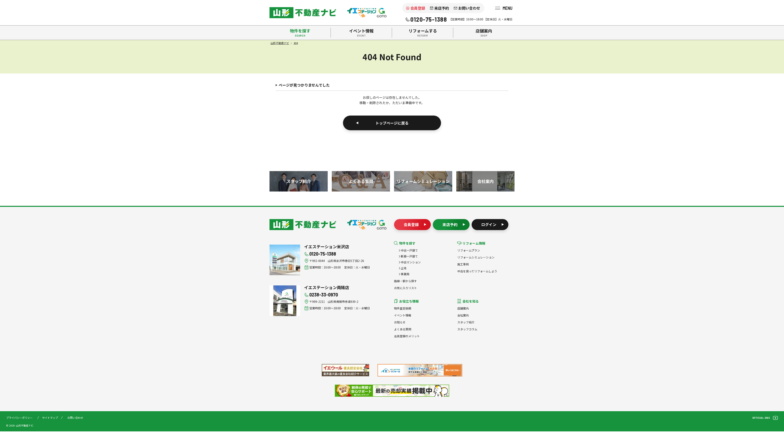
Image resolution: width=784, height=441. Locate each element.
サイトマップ (50, 418)
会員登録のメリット (407, 336)
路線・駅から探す (405, 281)
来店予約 (441, 8)
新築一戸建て (409, 256)
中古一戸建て (409, 250)
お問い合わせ (469, 8)
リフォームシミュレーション (475, 257)
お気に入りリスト (405, 288)
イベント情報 (402, 315)
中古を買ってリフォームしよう (477, 271)
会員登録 (417, 8)
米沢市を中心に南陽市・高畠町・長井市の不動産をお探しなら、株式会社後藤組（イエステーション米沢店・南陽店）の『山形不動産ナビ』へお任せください (303, 12)
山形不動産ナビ (303, 224)
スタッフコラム (467, 329)
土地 (403, 268)
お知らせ (399, 322)
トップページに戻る (392, 123)
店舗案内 (463, 308)
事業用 (405, 274)
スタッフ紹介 (465, 322)
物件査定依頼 (402, 308)
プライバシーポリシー (19, 418)
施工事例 (463, 264)
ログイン (489, 224)
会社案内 (463, 315)
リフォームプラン (468, 250)
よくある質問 (402, 329)
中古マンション (411, 262)
